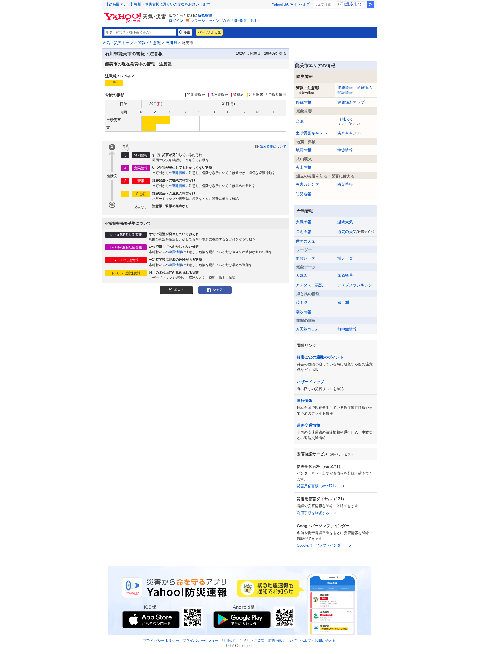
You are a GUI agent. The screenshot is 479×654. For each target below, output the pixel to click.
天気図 (301, 275)
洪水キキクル (349, 133)
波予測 (301, 302)
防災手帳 (345, 184)
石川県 (171, 42)
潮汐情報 (303, 312)
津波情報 (345, 150)
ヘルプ (304, 4)
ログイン (176, 21)
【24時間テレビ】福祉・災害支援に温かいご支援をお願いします (157, 4)
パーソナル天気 (209, 32)
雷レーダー (347, 258)
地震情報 (303, 150)
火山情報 (303, 167)
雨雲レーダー (307, 258)
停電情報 (303, 102)
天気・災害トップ (117, 42)
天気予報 (303, 222)
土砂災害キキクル (311, 133)
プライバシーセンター (200, 640)
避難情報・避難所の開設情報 (354, 90)
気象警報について (273, 146)
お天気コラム (307, 329)
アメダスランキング (354, 285)
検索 (370, 4)
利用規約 (229, 640)
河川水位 (349, 121)
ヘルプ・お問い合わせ (318, 640)
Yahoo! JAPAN (284, 4)
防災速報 (303, 194)
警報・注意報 (149, 42)
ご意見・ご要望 (252, 640)
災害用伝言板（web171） (317, 486)
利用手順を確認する (313, 513)
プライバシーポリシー (161, 640)
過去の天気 (355, 231)
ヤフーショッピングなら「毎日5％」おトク (226, 21)
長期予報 (303, 231)
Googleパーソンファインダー (320, 545)
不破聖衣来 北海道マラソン (353, 4)
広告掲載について (282, 640)
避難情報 (178, 173)
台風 (300, 121)
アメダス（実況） (311, 285)
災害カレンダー (309, 184)
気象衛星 (345, 275)
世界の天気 (305, 241)
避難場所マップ (351, 102)
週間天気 (345, 222)
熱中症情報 (347, 329)
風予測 (343, 302)
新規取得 (205, 15)
